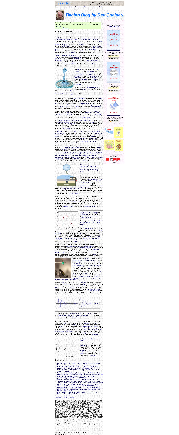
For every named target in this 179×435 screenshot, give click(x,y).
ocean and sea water (92, 73)
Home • (57, 7)
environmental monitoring (88, 141)
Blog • (96, 7)
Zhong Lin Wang (88, 228)
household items (89, 246)
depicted (57, 49)
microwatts (98, 133)
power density (94, 149)
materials (88, 117)
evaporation (80, 73)
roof (100, 98)
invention (97, 240)
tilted (89, 268)
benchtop (69, 246)
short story (77, 43)
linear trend (83, 345)
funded (89, 236)
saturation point (75, 202)
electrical (88, 314)
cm (57, 235)
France (93, 136)
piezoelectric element (95, 265)
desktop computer (84, 276)
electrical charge (74, 193)
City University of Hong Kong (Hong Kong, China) (75, 152)
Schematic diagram (86, 165)
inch (89, 251)
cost (73, 149)
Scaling (91, 333)
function (93, 339)
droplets (94, 79)
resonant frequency (79, 286)
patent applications (84, 240)
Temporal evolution (85, 213)
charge (95, 213)
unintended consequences (90, 38)
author (100, 230)
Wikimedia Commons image (64, 94)
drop (99, 339)
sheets (62, 133)
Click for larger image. (73, 317)
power (93, 105)
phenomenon (71, 105)
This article (58, 26)
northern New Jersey (68, 55)
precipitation (78, 84)
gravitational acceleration (90, 326)
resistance (96, 291)
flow (73, 62)
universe (72, 52)
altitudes (77, 78)
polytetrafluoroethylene (95, 179)
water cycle (90, 71)
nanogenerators (76, 147)
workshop (88, 247)
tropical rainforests (71, 143)
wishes (57, 44)
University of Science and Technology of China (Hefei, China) (78, 153)
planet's (94, 46)
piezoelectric (81, 117)
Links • (91, 7)
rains (98, 55)
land (71, 90)
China (75, 241)
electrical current (89, 206)
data (96, 323)
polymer (57, 133)
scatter (82, 352)
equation (61, 326)
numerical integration (93, 289)
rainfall (100, 41)
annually (83, 89)
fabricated (64, 149)
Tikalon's (58, 55)
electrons (57, 51)
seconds (83, 282)
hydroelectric (67, 63)
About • (85, 7)
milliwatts (57, 136)
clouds (76, 81)
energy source (59, 60)
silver (94, 254)
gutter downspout (92, 60)
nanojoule (85, 333)
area (56, 103)
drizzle (92, 122)
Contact (101, 7)
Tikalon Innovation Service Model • (71, 7)
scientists (88, 112)
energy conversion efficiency (70, 189)
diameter (66, 122)
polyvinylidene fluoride (94, 131)
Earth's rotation (66, 46)
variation (87, 323)
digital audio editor (70, 279)
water (78, 62)
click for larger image (87, 260)
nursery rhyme (61, 39)
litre (80, 233)
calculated (67, 284)
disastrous (96, 47)
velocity (74, 325)
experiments (76, 246)
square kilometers (92, 87)
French (59, 131)
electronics (81, 247)
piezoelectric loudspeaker (80, 315)
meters (96, 111)
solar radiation (78, 74)
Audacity (61, 279)
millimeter (60, 122)
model (72, 287)
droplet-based (95, 216)
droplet (82, 214)
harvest (93, 63)
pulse (56, 287)
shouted (81, 44)
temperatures (93, 76)
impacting (81, 265)
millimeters (85, 284)
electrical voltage (68, 206)
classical (89, 49)
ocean (79, 69)
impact (68, 112)
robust (99, 147)
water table (77, 58)
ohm (90, 291)
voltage (85, 339)
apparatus (87, 259)
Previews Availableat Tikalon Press (114, 27)
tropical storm (76, 57)
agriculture (58, 58)
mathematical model (75, 314)
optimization (76, 159)
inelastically (66, 128)
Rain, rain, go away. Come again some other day (82, 39)
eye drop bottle (79, 262)
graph (64, 323)
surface (99, 46)
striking (68, 315)
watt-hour (83, 138)
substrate (90, 182)
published (67, 120)
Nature (85, 160)
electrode (89, 184)
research (61, 120)
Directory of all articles (62, 28)
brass (56, 252)
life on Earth (70, 331)
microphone (98, 275)
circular (99, 251)
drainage (85, 273)
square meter (93, 138)
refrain (73, 41)
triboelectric (67, 147)
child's (58, 38)
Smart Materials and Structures (82, 120)
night (77, 106)
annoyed (64, 44)
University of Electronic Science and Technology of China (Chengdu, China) (76, 156)
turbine (73, 63)
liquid (85, 79)
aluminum (83, 184)
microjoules (71, 124)
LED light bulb (63, 106)
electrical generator (90, 166)
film (90, 180)
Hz (95, 286)
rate (63, 282)
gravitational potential (79, 98)
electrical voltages (78, 275)
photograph (76, 260)
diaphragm (61, 252)
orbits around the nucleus (82, 51)
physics (95, 49)
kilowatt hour (85, 103)
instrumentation (59, 143)
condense (95, 78)
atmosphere (78, 76)
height (81, 340)
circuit (84, 205)
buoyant (81, 79)
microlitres (58, 233)
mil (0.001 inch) (79, 131)
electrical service (95, 106)
